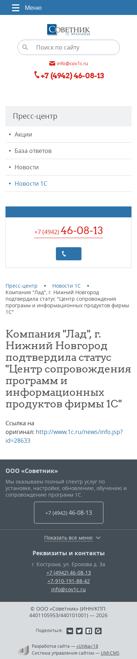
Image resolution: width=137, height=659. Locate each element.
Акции (23, 134)
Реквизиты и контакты (69, 553)
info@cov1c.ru (68, 589)
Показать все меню (68, 537)
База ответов (33, 151)
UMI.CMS (110, 653)
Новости (27, 167)
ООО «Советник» (31, 471)
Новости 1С (31, 183)
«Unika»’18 (87, 646)
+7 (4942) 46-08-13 (68, 572)
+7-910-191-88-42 (68, 580)
